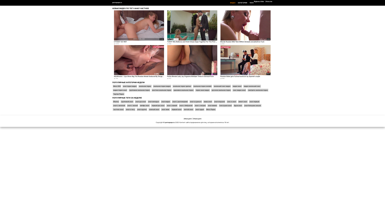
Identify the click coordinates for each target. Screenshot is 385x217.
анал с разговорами (180, 102)
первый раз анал (158, 105)
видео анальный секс (252, 86)
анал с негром (200, 105)
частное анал (118, 109)
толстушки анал (225, 105)
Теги (251, 3)
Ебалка (116, 102)
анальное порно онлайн (202, 86)
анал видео (165, 102)
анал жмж (165, 109)
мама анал (208, 102)
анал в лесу (130, 109)
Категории (242, 3)
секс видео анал (239, 90)
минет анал (243, 102)
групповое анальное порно (139, 90)
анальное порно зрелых (182, 86)
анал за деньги (195, 102)
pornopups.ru (117, 2)
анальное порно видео (162, 86)
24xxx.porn (188, 119)
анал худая (200, 109)
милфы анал (144, 105)
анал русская (140, 102)
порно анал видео (202, 90)
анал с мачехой (119, 105)
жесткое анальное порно (161, 90)
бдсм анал (238, 105)
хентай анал (188, 109)
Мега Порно (210, 109)
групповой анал (127, 102)
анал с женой (132, 105)
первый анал (176, 109)
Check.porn (197, 119)
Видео (233, 3)
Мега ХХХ (117, 86)
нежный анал (154, 109)
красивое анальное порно (183, 90)
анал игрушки (219, 102)
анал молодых (153, 102)
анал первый (254, 102)
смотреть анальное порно (258, 90)
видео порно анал (120, 90)
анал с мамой (172, 105)
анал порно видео (130, 86)
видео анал (237, 86)
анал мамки (212, 105)
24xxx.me (268, 1)
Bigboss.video (259, 1)
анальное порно (145, 86)
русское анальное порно (221, 90)
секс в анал (231, 102)
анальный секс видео (222, 86)
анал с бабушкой (185, 105)
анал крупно (142, 109)
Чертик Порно (118, 94)
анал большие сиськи (252, 105)
